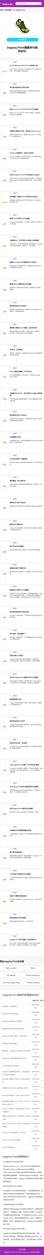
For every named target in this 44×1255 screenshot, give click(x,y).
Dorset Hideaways (33, 975)
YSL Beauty (11, 975)
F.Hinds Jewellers (33, 983)
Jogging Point (20, 10)
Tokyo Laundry (11, 968)
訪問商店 (23, 40)
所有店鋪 (8, 10)
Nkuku (33, 968)
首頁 (1, 10)
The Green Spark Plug (11, 983)
